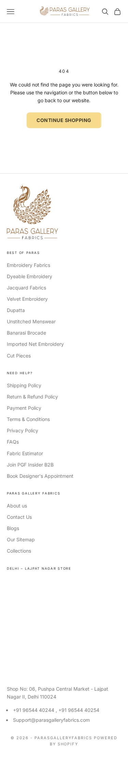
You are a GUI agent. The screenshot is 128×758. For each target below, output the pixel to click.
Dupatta (16, 310)
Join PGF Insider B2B (30, 465)
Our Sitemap (21, 539)
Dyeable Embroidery (29, 276)
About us (17, 506)
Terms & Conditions (28, 419)
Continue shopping (64, 120)
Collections (19, 551)
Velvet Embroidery (27, 299)
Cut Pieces (19, 355)
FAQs (13, 442)
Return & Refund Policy (32, 397)
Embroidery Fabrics (28, 265)
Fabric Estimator (25, 453)
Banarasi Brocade (26, 333)
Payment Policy (24, 408)
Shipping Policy (24, 385)
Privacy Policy (22, 430)
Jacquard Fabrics (26, 287)
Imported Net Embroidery (35, 344)
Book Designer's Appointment (40, 476)
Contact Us (19, 517)
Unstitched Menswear (31, 321)
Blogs (13, 528)
